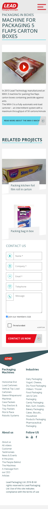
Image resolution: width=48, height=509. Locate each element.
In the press (7, 459)
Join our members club (19, 316)
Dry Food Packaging (36, 386)
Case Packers (8, 402)
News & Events (9, 455)
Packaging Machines (9, 371)
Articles (5, 475)
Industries (32, 369)
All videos (7, 445)
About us (7, 432)
